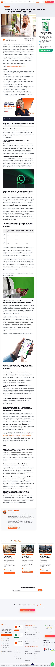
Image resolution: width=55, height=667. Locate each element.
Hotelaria (26, 636)
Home (12, 1)
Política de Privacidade (50, 665)
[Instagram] (47, 642)
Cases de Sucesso (17, 652)
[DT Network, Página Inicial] (4, 2)
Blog (33, 1)
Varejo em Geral (27, 643)
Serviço (26, 658)
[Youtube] (44, 642)
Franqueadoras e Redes (28, 634)
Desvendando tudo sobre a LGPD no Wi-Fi (16, 66)
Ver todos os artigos (12, 527)
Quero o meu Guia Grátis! (45, 50)
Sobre (16, 1)
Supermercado (27, 641)
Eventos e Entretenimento (37, 632)
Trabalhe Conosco (17, 658)
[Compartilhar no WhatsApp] (26, 40)
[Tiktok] (44, 645)
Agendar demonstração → (27, 610)
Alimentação (35, 627)
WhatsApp (7, 6)
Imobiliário (34, 636)
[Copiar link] (33, 40)
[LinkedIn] (19, 528)
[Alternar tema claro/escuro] (43, 2)
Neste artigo (8, 118)
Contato (29, 1)
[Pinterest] (47, 645)
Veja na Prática (48, 1)
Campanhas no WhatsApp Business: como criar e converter (27, 557)
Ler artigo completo (8, 572)
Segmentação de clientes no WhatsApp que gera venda (45, 557)
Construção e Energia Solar (29, 649)
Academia (26, 627)
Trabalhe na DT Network (35, 665)
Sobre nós (16, 650)
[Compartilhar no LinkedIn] (28, 40)
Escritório (26, 632)
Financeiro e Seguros (37, 651)
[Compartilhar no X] (30, 40)
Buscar (40, 590)
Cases (25, 1)
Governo (34, 634)
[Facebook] (52, 642)
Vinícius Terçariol (9, 39)
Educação (35, 649)
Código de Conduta (43, 665)
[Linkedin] (49, 642)
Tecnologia (34, 641)
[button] (18, 107)
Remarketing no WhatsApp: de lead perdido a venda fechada (9, 557)
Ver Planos (17, 630)
